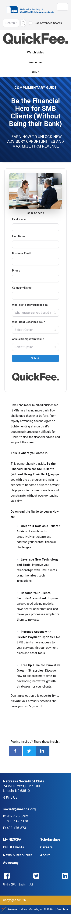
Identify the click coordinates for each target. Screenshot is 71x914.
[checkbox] (30, 23)
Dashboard (63, 909)
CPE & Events (13, 847)
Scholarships (50, 839)
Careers (46, 847)
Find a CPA (9, 884)
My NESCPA (12, 839)
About (45, 855)
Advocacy (11, 863)
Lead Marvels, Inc (32, 909)
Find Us (11, 798)
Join (31, 884)
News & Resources (18, 855)
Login (22, 884)
